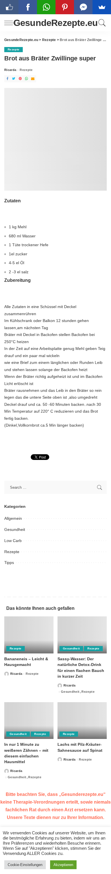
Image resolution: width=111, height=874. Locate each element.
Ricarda (10, 70)
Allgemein (13, 518)
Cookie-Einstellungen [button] (25, 865)
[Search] (101, 22)
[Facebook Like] (9, 7)
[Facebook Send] (83, 7)
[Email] (33, 78)
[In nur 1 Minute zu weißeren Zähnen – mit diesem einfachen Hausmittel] (29, 720)
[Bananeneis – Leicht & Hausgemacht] (29, 634)
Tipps (9, 562)
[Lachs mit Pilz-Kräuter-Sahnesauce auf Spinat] (82, 720)
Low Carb (13, 540)
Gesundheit (14, 529)
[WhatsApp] (26, 78)
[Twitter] (14, 78)
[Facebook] (7, 78)
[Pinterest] (20, 78)
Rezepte (13, 49)
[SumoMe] (101, 7)
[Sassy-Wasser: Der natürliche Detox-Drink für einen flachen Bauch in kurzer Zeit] (82, 634)
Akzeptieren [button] (63, 865)
